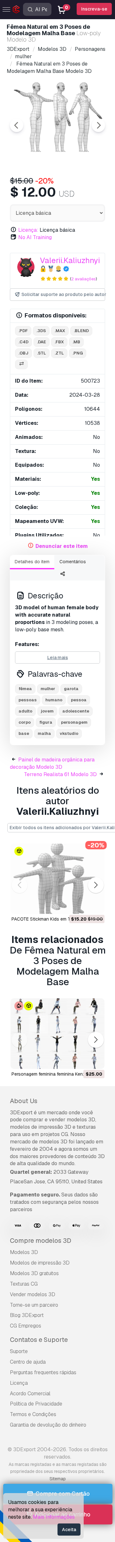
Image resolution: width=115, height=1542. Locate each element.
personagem (74, 722)
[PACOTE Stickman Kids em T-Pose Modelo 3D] (57, 879)
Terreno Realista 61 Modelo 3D (60, 774)
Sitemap (58, 1479)
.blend (81, 330)
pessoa (79, 700)
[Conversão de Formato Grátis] (21, 364)
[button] (95, 885)
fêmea (25, 688)
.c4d (23, 342)
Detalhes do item (32, 562)
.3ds (41, 330)
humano (53, 700)
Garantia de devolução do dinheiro (48, 1424)
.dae (41, 342)
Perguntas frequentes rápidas (43, 1372)
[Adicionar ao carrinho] (82, 905)
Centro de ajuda (28, 1362)
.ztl (59, 353)
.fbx (59, 342)
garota (71, 688)
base (24, 733)
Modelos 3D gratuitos (34, 1273)
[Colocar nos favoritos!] (95, 905)
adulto (25, 711)
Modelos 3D (24, 1252)
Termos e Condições (33, 1414)
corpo (25, 722)
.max (60, 330)
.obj (23, 353)
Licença (19, 1383)
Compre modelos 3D (40, 1240)
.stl (41, 353)
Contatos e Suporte (39, 1340)
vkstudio (69, 733)
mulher (48, 688)
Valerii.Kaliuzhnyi (70, 260)
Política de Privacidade (36, 1403)
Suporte (19, 1351)
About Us (23, 1101)
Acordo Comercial (30, 1393)
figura (45, 722)
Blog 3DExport (27, 1315)
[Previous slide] (16, 125)
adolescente (75, 711)
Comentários (72, 562)
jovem (47, 711)
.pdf (23, 330)
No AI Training (35, 237)
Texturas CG (24, 1284)
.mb (76, 342)
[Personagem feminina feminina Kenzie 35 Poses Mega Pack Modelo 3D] (57, 1033)
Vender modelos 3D (32, 1294)
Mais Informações (54, 1517)
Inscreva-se (94, 9)
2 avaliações (83, 279)
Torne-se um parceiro (34, 1305)
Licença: (28, 230)
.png (78, 353)
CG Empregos (25, 1325)
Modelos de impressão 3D (40, 1262)
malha (44, 733)
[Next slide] (98, 125)
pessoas (28, 700)
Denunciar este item (61, 546)
